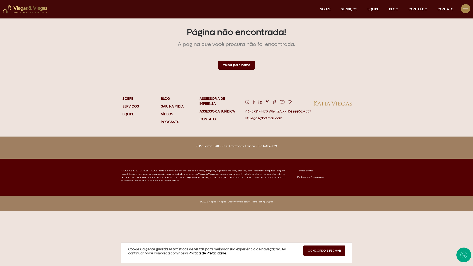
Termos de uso (305, 170)
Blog (393, 9)
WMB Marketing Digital (260, 201)
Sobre (325, 9)
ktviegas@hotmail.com (263, 118)
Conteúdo (418, 9)
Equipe (373, 9)
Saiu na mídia (172, 106)
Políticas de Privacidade (310, 176)
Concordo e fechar (324, 251)
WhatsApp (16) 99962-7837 (290, 111)
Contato (446, 9)
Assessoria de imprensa (212, 101)
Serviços (349, 9)
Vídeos (167, 114)
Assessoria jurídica (217, 111)
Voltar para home (236, 65)
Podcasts (170, 122)
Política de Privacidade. (207, 253)
